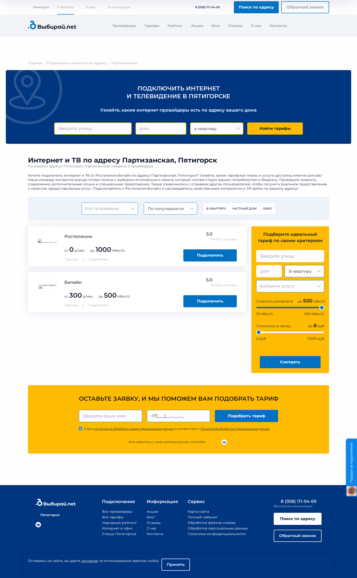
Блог (216, 26)
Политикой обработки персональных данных (235, 429)
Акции (197, 26)
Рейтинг (175, 26)
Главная (35, 63)
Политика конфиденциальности (217, 534)
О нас (256, 26)
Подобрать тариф (246, 416)
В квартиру (65, 7)
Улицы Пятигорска (119, 534)
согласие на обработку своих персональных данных (133, 429)
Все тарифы (112, 517)
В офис (91, 7)
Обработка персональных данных (218, 528)
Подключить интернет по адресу (77, 63)
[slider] (321, 307)
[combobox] (93, 128)
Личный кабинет (203, 517)
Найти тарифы (275, 128)
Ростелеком (78, 236)
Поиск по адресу (256, 7)
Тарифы (151, 26)
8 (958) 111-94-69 (207, 7)
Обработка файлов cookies (212, 523)
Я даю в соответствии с (177, 429)
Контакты (278, 26)
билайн (73, 282)
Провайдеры (124, 26)
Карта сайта (198, 511)
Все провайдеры (117, 511)
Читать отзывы (224, 239)
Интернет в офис (117, 528)
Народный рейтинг (119, 523)
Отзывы (235, 26)
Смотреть (290, 362)
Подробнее (98, 259)
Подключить (210, 255)
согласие (89, 561)
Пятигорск (41, 7)
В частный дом (119, 7)
